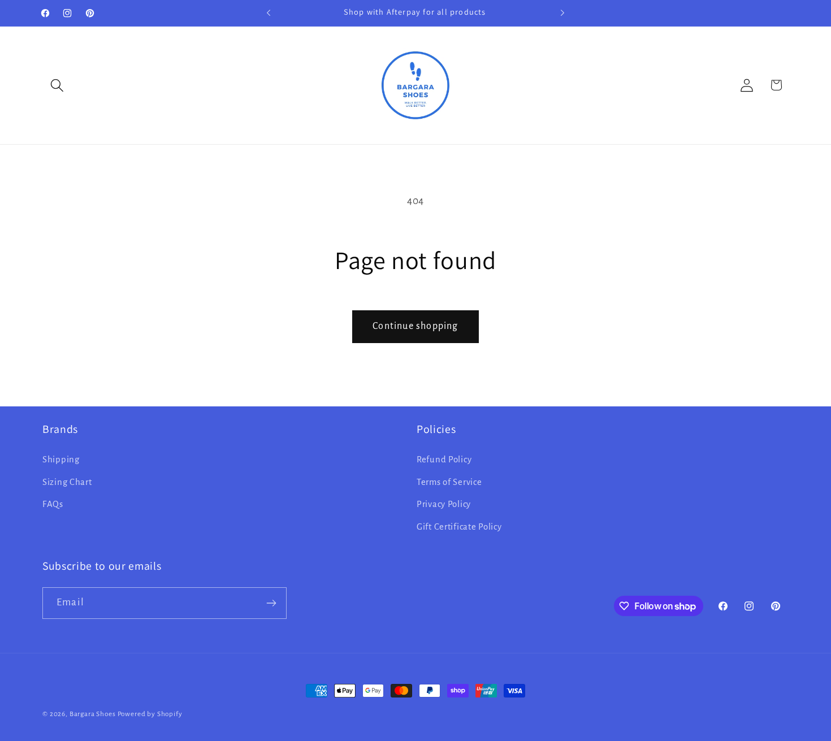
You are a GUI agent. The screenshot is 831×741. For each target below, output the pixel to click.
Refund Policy (444, 459)
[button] (57, 85)
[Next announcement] (562, 13)
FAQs (52, 504)
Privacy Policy (444, 504)
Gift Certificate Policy (459, 526)
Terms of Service (449, 482)
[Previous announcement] (268, 13)
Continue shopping (415, 326)
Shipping (61, 459)
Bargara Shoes (93, 714)
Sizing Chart (67, 482)
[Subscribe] (271, 603)
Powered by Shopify (150, 714)
